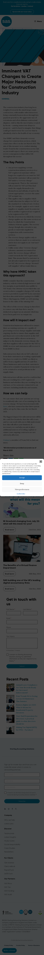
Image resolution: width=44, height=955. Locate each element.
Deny (22, 484)
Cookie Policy (21, 493)
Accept (22, 478)
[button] (41, 461)
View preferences (22, 489)
